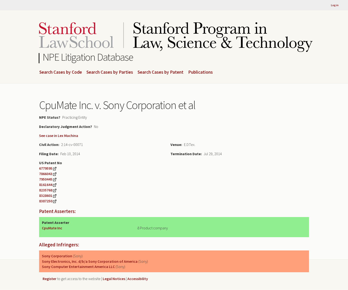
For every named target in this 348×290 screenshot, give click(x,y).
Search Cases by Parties (109, 72)
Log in (335, 5)
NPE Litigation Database (88, 56)
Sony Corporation (57, 256)
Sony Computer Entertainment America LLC (78, 266)
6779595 (45, 168)
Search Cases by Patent (160, 72)
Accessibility (137, 278)
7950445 (45, 179)
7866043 (45, 173)
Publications (200, 72)
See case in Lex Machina (58, 135)
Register (49, 278)
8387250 (45, 201)
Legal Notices (114, 278)
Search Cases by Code (60, 72)
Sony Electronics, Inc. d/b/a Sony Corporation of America (90, 261)
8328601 (45, 195)
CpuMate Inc (52, 228)
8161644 (45, 184)
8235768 (45, 190)
